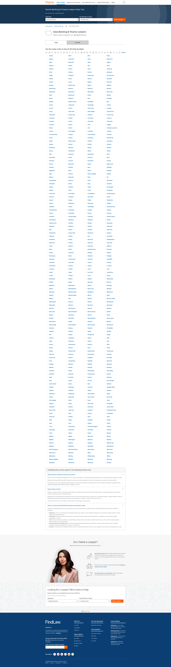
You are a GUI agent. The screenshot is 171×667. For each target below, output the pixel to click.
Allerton (51, 65)
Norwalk (51, 328)
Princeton (109, 357)
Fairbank (109, 183)
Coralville (90, 131)
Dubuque (51, 160)
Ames (89, 69)
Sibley (108, 393)
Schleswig (71, 387)
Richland (109, 367)
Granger (90, 210)
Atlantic (90, 78)
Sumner (90, 413)
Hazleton (70, 226)
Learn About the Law (100, 553)
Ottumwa (71, 341)
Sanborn (109, 384)
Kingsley (109, 256)
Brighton (70, 98)
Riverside (51, 370)
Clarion (70, 121)
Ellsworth (71, 177)
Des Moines (71, 151)
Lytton (108, 275)
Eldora (89, 170)
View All (123, 52)
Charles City (110, 115)
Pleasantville (91, 351)
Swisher (70, 416)
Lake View (71, 262)
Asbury (51, 78)
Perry (89, 347)
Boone (89, 95)
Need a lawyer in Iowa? (54, 489)
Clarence (109, 118)
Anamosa (109, 69)
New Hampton (91, 318)
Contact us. (58, 633)
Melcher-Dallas (72, 295)
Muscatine (71, 315)
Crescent (109, 134)
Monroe (90, 302)
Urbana (109, 426)
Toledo (108, 420)
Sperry (70, 403)
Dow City (90, 157)
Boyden (109, 95)
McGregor (51, 292)
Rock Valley (110, 370)
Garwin (51, 200)
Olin (50, 334)
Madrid (70, 279)
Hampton (90, 220)
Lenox (89, 269)
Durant (51, 164)
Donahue (70, 154)
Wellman (51, 446)
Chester (70, 118)
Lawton (90, 265)
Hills (50, 229)
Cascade (109, 108)
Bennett (109, 88)
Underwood (71, 426)
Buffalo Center (72, 101)
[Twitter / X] (62, 654)
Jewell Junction (92, 249)
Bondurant (71, 95)
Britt (89, 98)
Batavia (51, 85)
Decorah (109, 144)
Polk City (51, 354)
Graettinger (91, 206)
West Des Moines (72, 449)
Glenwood (90, 203)
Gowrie (70, 206)
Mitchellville (52, 302)
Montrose (90, 305)
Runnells (70, 377)
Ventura (109, 429)
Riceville (90, 367)
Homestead (52, 233)
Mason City (91, 288)
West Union (52, 452)
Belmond (90, 88)
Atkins (70, 78)
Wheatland (52, 456)
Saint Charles (52, 384)
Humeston (52, 239)
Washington (71, 439)
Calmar (51, 105)
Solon (108, 400)
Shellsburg (71, 393)
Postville (109, 354)
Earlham (51, 167)
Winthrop (109, 459)
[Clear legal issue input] (77, 19)
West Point (110, 449)
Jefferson (109, 246)
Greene (51, 213)
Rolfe (50, 377)
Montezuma (110, 302)
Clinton (70, 124)
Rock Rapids (91, 370)
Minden (90, 298)
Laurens (70, 265)
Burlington (91, 101)
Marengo (109, 285)
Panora (51, 344)
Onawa (70, 334)
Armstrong (90, 75)
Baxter (89, 85)
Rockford (51, 374)
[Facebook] (54, 654)
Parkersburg (71, 344)
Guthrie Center (111, 216)
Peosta (51, 347)
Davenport (110, 141)
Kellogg (90, 252)
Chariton (90, 115)
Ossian (89, 338)
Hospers (109, 233)
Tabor (89, 416)
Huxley (70, 239)
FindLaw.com (114, 625)
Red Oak (70, 364)
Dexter (108, 151)
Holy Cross (109, 229)
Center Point (110, 111)
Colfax (51, 128)
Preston (70, 357)
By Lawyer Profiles (78, 643)
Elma (89, 177)
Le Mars (70, 269)
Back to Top (86, 611)
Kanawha (71, 252)
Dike (50, 154)
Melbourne (110, 292)
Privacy (52, 663)
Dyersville (71, 164)
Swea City (51, 416)
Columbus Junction (112, 128)
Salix (89, 384)
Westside (70, 452)
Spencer (51, 403)
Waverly (70, 443)
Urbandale (52, 429)
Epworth (70, 180)
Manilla (51, 282)
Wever (89, 452)
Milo (69, 298)
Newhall (90, 321)
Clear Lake (109, 121)
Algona (109, 62)
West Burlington (53, 449)
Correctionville (53, 134)
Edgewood (52, 170)
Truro (50, 426)
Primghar (90, 357)
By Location (76, 638)
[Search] (124, 2)
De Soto (70, 144)
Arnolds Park (110, 75)
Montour (70, 305)
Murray (51, 315)
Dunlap (109, 160)
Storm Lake (52, 410)
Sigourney (71, 397)
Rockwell (70, 374)
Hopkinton (90, 233)
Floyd (69, 190)
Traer (69, 423)
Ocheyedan (110, 328)
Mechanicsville (72, 292)
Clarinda (51, 121)
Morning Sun (71, 308)
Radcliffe (90, 361)
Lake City (90, 259)
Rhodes (70, 367)
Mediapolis (90, 292)
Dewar (89, 151)
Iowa (66, 26)
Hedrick (90, 226)
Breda (50, 98)
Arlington (71, 75)
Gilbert (89, 200)
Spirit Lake (90, 403)
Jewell (70, 249)
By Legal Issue (77, 640)
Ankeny (70, 72)
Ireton (51, 246)
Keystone (90, 256)
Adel (89, 55)
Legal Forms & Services (96, 625)
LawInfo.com (114, 641)
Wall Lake (90, 436)
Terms (46, 663)
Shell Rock (52, 393)
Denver (51, 151)
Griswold (51, 216)
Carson (70, 108)
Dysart (89, 164)
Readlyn (51, 364)
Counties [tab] (77, 42)
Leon (108, 269)
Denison (109, 147)
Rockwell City (91, 374)
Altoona (51, 69)
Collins (70, 128)
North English (72, 324)
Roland (109, 374)
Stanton (70, 407)
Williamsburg (91, 456)
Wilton (108, 456)
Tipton (70, 420)
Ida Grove (90, 239)
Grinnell (109, 213)
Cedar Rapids (91, 111)
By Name (76, 645)
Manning (90, 282)
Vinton (89, 433)
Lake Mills (109, 259)
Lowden (70, 275)
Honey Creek (71, 233)
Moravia (51, 308)
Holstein (90, 229)
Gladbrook (71, 203)
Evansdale (52, 183)
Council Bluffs (91, 134)
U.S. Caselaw (94, 638)
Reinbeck (109, 364)
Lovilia (51, 275)
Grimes (89, 213)
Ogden (89, 331)
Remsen (51, 367)
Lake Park (52, 262)
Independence (110, 239)
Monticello (52, 305)
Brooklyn (109, 98)
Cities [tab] (56, 42)
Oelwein (70, 331)
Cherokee (51, 118)
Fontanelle (110, 190)
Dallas (51, 141)
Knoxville (51, 259)
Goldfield (51, 206)
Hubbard (51, 236)
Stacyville (51, 407)
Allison (70, 65)
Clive (89, 124)
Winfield (70, 459)
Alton (108, 65)
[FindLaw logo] (50, 2)
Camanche (71, 105)
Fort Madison (91, 193)
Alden (89, 62)
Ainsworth (71, 59)
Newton (109, 321)
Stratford (90, 410)
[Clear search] (77, 601)
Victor (50, 433)
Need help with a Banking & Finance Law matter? (61, 474)
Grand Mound (53, 210)
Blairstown (71, 92)
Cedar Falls (71, 111)
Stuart (51, 413)
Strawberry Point (111, 410)
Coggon (109, 124)
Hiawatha (109, 226)
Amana (70, 69)
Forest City (52, 193)
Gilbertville (110, 200)
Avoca (70, 82)
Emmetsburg (52, 180)
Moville (109, 311)
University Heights (93, 426)
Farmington (110, 187)
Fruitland (70, 197)
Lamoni (90, 262)
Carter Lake (91, 108)
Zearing (109, 462)
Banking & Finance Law (58, 26)
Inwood (70, 242)
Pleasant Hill (71, 351)
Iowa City (90, 242)
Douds (70, 157)
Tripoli (108, 423)
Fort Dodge (71, 193)
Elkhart (51, 177)
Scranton (90, 387)
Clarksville (90, 121)
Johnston (109, 249)
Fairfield (70, 187)
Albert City (109, 59)
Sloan (89, 400)
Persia (108, 347)
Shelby (89, 390)
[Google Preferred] (72, 654)
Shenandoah (91, 393)
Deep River (52, 147)
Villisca (70, 433)
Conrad (51, 131)
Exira (89, 183)
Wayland (90, 443)
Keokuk (109, 252)
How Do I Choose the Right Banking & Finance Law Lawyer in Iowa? (66, 505)
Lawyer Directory (48, 26)
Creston (70, 137)
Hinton (70, 229)
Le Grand (51, 269)
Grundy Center (72, 216)
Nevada (51, 318)
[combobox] (62, 19)
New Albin (71, 318)
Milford (51, 298)
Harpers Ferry (52, 223)
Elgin (50, 174)
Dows (108, 157)
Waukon (51, 443)
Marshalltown (72, 288)
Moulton (109, 308)
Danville (90, 141)
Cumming (90, 137)
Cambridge (90, 105)
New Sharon (52, 321)
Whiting (70, 456)
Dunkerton (91, 160)
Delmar (90, 147)
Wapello (51, 439)
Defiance (70, 147)
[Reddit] (69, 654)
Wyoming (90, 462)
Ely (107, 177)
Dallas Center (72, 141)
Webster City (110, 443)
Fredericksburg (111, 193)
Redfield (90, 364)
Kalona (51, 252)
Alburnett (71, 62)
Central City (71, 115)
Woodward (71, 462)
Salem (70, 384)
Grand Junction (111, 206)
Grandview (71, 210)
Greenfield (71, 213)
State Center (110, 407)
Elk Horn (70, 174)
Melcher (51, 295)
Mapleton (51, 285)
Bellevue (70, 88)
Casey (50, 111)
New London (110, 318)
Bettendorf (52, 92)
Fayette (51, 190)
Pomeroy (70, 354)
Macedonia (52, 279)
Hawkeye (51, 226)
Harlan (109, 220)
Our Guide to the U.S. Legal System (103, 573)
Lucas (89, 275)
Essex (89, 180)
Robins (70, 370)
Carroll (51, 108)
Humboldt (109, 236)
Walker (70, 436)
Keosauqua (52, 256)
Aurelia (51, 82)
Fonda (89, 190)
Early (89, 167)
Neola (108, 315)
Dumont (70, 160)
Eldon (69, 170)
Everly (70, 183)
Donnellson (91, 154)
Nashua (90, 315)
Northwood (110, 324)
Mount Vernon (91, 311)
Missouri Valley (111, 298)
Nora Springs (52, 324)
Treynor (90, 423)
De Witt (90, 144)
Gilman (51, 203)
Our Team (76, 625)
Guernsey (90, 216)
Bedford (109, 85)
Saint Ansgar (110, 380)
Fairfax (51, 187)
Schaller (51, 387)
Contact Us (76, 630)
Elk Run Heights (92, 174)
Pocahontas (110, 351)
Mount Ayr (52, 311)
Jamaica (70, 246)
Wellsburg (71, 446)
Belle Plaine (52, 88)
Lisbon (51, 272)
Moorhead (109, 305)
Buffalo (51, 101)
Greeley (109, 210)
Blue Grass (110, 92)
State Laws (93, 636)
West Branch (110, 446)
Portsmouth (91, 354)
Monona (70, 302)
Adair (69, 55)
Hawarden (109, 223)
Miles (108, 295)
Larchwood (52, 265)
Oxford (89, 341)
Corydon (70, 134)
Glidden (109, 203)
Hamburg (71, 220)
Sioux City (109, 397)
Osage (108, 334)
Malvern (90, 279)
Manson (109, 282)
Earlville (70, 167)
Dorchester (52, 157)
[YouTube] (58, 654)
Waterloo (90, 439)
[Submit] (65, 647)
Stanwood (90, 407)
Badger (89, 82)
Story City (71, 410)
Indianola (51, 242)
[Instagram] (65, 654)
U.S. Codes (93, 640)
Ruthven (109, 377)
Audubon (109, 78)
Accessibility (77, 627)
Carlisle (109, 105)
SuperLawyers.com (115, 630)
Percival (70, 347)
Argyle (51, 75)
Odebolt (51, 331)
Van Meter (90, 429)
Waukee (109, 439)
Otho (108, 338)
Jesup (50, 249)
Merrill (89, 295)
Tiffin (50, 420)
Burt (108, 101)
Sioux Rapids (52, 400)
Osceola (51, 338)
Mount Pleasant (72, 311)
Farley (89, 187)
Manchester (110, 279)
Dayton (51, 144)
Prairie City (52, 357)
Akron (89, 59)
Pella (108, 344)
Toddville (90, 420)
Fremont (51, 197)
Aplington (109, 72)
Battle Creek (71, 85)
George (70, 200)
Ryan (50, 380)
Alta (89, 65)
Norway (70, 328)
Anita (50, 72)
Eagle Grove (110, 164)
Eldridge (109, 170)
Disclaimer (58, 663)
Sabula (70, 380)
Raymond (109, 361)
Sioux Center (91, 397)
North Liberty (91, 324)
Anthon (90, 72)
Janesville (90, 246)
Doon (108, 154)
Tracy (50, 423)
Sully (69, 413)
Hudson (70, 236)
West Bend (90, 446)
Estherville (109, 180)
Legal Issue (48, 17)
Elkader (109, 174)
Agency (51, 59)
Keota (70, 256)
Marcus (90, 285)
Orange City (91, 334)
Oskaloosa (71, 338)
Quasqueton (71, 361)
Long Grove (110, 272)
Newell (70, 321)
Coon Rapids (71, 131)
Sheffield (70, 390)
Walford (51, 436)
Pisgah (51, 351)
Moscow (90, 308)
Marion (51, 288)
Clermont (51, 124)
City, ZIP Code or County (85, 17)
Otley (50, 341)
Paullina (90, 344)
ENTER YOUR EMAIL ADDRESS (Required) (54, 644)
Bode (50, 95)
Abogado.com (114, 636)
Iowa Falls (109, 242)
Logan (70, 272)
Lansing (109, 262)
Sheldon (109, 390)
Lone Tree (90, 272)
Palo (108, 341)
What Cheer (110, 452)
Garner (109, 197)
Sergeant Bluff (111, 387)
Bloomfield (90, 92)
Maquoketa (71, 285)
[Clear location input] (111, 19)
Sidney (51, 397)
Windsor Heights (53, 459)
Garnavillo (90, 197)
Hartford (70, 223)
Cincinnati (90, 118)
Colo (89, 128)
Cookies (65, 663)
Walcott (109, 433)
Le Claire (109, 265)
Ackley (51, 55)
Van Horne (71, 429)
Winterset (90, 459)
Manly (70, 282)
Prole (50, 361)
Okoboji (109, 331)
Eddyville (109, 167)
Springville (110, 403)
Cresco (51, 137)
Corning (109, 131)
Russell (89, 377)
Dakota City (110, 137)
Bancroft (109, 82)
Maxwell (109, 288)
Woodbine (52, 462)
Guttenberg (52, 220)
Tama (108, 416)
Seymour (51, 390)
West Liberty (91, 449)
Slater (70, 400)
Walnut (109, 436)
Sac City (90, 380)
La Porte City (71, 259)
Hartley (90, 223)
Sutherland (110, 413)
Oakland (90, 328)
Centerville (52, 115)
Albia (50, 62)
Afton (108, 55)
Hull (89, 236)
